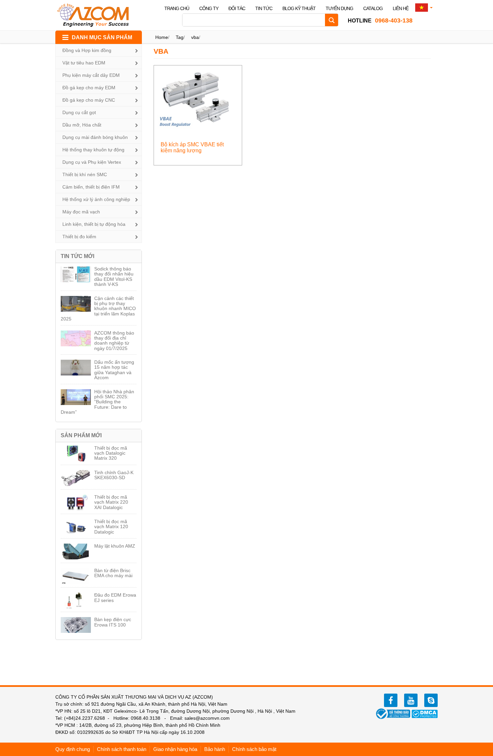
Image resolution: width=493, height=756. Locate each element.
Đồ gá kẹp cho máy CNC (88, 100)
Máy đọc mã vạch (81, 211)
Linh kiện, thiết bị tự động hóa (93, 224)
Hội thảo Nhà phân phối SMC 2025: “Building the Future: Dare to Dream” (97, 402)
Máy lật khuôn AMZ (114, 546)
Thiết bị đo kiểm (79, 236)
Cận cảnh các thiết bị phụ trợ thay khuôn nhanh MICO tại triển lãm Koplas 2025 (98, 309)
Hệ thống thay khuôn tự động (93, 149)
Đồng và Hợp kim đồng (86, 50)
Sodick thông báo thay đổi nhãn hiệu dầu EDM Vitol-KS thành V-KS (113, 276)
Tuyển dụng (339, 8)
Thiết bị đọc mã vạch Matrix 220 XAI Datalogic (111, 502)
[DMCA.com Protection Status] (425, 713)
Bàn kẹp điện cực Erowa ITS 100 (112, 622)
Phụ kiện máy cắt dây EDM (91, 75)
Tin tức (263, 8)
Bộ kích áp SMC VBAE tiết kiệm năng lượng (192, 147)
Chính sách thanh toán (121, 749)
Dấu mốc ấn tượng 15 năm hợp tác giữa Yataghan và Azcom (114, 369)
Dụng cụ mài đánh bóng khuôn (95, 137)
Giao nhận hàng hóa (175, 749)
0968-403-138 (380, 20)
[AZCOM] (97, 15)
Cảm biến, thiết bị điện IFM (91, 187)
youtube (411, 700)
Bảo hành (214, 749)
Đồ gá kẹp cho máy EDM (88, 87)
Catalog (373, 8)
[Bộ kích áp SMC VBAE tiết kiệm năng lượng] (198, 98)
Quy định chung (72, 749)
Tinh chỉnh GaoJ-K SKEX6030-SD (113, 475)
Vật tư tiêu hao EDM (83, 62)
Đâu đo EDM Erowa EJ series (115, 597)
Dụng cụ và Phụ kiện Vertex (91, 162)
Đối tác (236, 8)
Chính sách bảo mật (254, 749)
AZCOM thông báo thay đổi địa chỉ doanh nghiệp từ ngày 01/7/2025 (114, 340)
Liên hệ (400, 8)
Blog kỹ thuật (299, 8)
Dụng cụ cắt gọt (79, 112)
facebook (390, 700)
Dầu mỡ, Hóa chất (81, 125)
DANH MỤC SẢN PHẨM (102, 37)
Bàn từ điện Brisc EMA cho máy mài (113, 573)
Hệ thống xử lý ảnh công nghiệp (96, 199)
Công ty (208, 8)
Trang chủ (176, 8)
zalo (431, 700)
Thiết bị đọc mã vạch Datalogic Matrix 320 (110, 453)
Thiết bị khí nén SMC (84, 174)
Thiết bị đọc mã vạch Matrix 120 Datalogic (111, 527)
